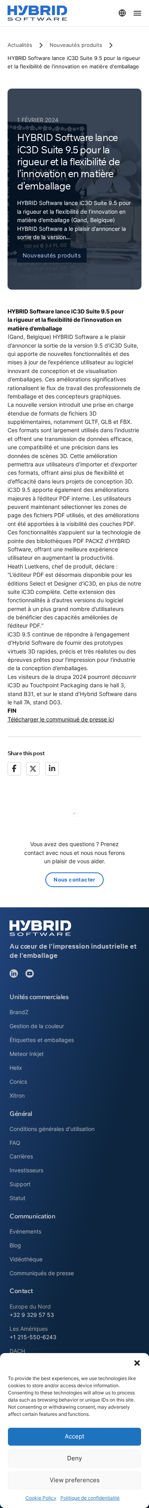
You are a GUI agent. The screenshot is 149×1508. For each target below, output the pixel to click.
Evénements (25, 1231)
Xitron (17, 1095)
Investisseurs (26, 1170)
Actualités (20, 45)
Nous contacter (74, 879)
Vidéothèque (26, 1259)
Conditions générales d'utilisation (52, 1128)
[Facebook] (14, 768)
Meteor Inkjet (27, 1053)
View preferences (75, 1480)
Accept (74, 1436)
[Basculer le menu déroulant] (122, 13)
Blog (15, 1245)
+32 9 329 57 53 (32, 1314)
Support (20, 1184)
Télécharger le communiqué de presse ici (61, 719)
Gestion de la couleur (37, 1026)
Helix (16, 1067)
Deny (74, 1458)
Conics (18, 1081)
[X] (33, 768)
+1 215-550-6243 (33, 1337)
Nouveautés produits (76, 45)
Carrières (21, 1156)
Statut (17, 1198)
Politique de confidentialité (90, 1498)
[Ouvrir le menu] (137, 13)
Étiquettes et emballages (42, 1039)
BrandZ (19, 1012)
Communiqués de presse (42, 1273)
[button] (137, 1363)
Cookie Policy (40, 1498)
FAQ (15, 1142)
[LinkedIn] (52, 768)
